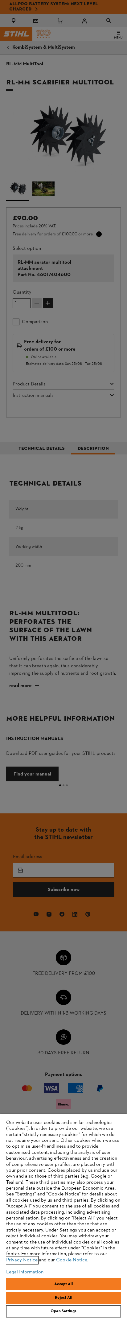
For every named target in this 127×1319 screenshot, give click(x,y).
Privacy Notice (22, 1260)
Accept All (63, 1284)
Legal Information (24, 1272)
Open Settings (63, 1311)
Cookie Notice (71, 1260)
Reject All (63, 1298)
